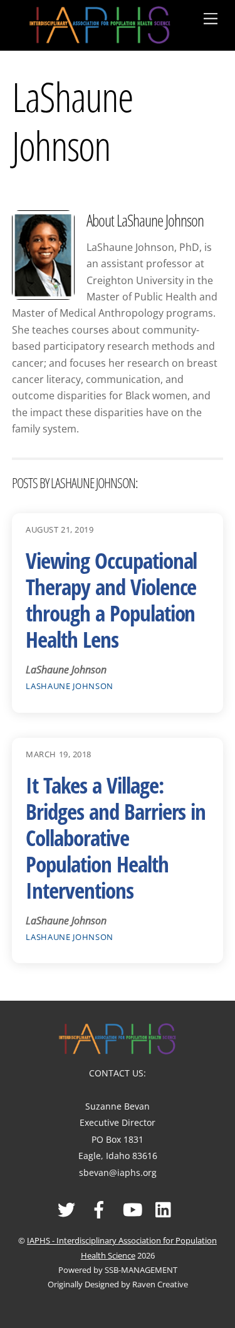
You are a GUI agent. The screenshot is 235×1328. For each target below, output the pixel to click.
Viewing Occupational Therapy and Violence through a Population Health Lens (111, 600)
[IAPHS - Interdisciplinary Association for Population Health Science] (99, 23)
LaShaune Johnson (69, 686)
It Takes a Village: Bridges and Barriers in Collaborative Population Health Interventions (116, 837)
